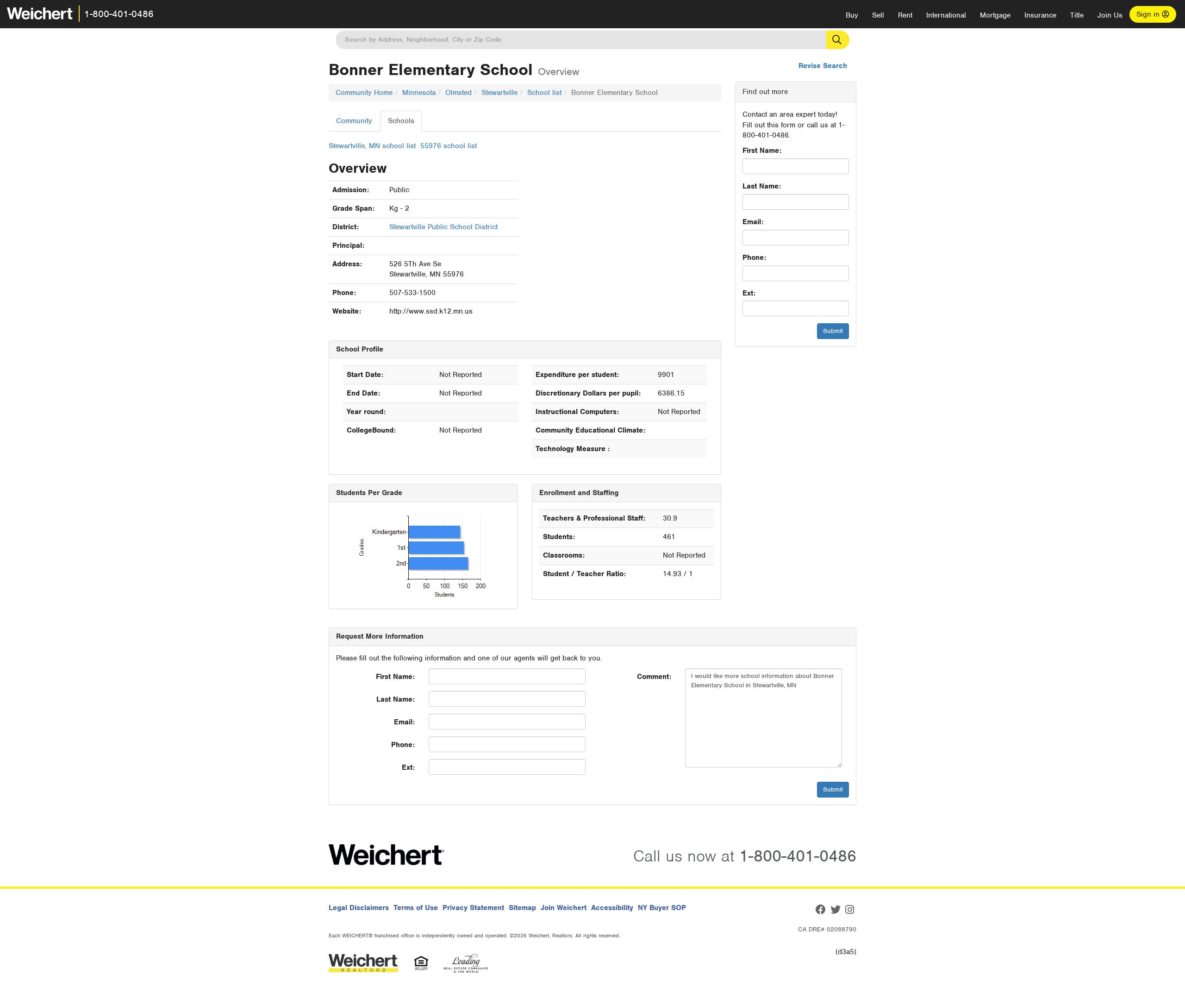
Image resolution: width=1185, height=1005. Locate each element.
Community (354, 121)
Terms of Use (415, 907)
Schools (401, 121)
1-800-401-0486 (119, 14)
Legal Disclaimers (359, 907)
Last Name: (761, 186)
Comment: (654, 676)
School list (544, 92)
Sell (878, 15)
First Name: (761, 150)
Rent (905, 15)
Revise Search (822, 65)
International (946, 15)
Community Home (364, 92)
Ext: (748, 293)
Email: (752, 221)
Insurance (1040, 15)
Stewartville (499, 92)
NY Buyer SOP (662, 907)
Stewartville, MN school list (372, 146)
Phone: (754, 257)
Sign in (1149, 14)
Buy (852, 15)
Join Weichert (563, 907)
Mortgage (995, 15)
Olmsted (458, 92)
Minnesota (419, 92)
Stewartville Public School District (443, 227)
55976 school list (448, 146)
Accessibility (612, 907)
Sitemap (522, 907)
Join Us (1110, 15)
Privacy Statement (473, 907)
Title (1077, 15)
